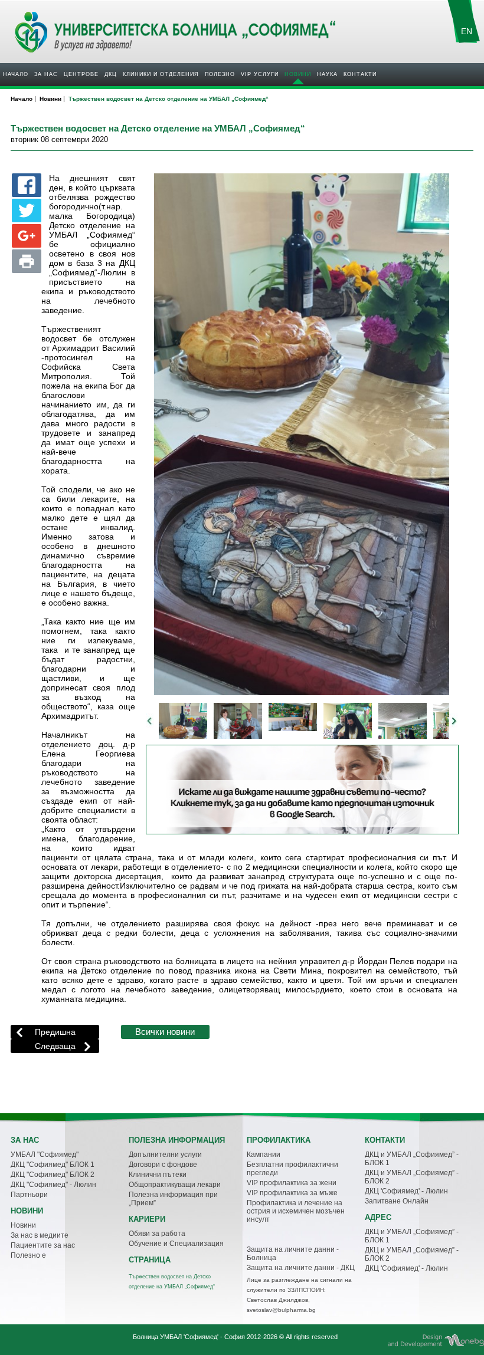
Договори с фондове (163, 1164)
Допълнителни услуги (165, 1154)
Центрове (81, 74)
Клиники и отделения (161, 74)
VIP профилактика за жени (291, 1183)
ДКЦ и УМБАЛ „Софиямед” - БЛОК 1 (412, 1158)
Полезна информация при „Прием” (173, 1198)
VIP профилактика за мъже (292, 1193)
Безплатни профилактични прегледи (292, 1168)
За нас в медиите (39, 1235)
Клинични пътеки (158, 1174)
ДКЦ (110, 74)
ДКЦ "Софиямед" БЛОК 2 (52, 1174)
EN (466, 31)
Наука (327, 74)
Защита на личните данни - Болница (293, 1253)
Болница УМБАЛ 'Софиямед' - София (189, 1336)
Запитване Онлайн (397, 1201)
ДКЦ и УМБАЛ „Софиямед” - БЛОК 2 (412, 1177)
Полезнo (220, 74)
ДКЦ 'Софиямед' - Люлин (406, 1191)
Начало (15, 74)
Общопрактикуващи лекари (175, 1184)
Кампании (263, 1154)
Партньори (29, 1194)
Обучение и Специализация (176, 1243)
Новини (297, 74)
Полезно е (28, 1255)
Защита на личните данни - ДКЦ (301, 1268)
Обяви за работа (157, 1233)
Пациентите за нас (43, 1245)
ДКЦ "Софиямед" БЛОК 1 (52, 1164)
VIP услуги (260, 74)
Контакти (360, 74)
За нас (46, 74)
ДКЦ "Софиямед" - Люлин (53, 1184)
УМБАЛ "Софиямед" (45, 1154)
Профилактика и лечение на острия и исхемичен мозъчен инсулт (296, 1211)
